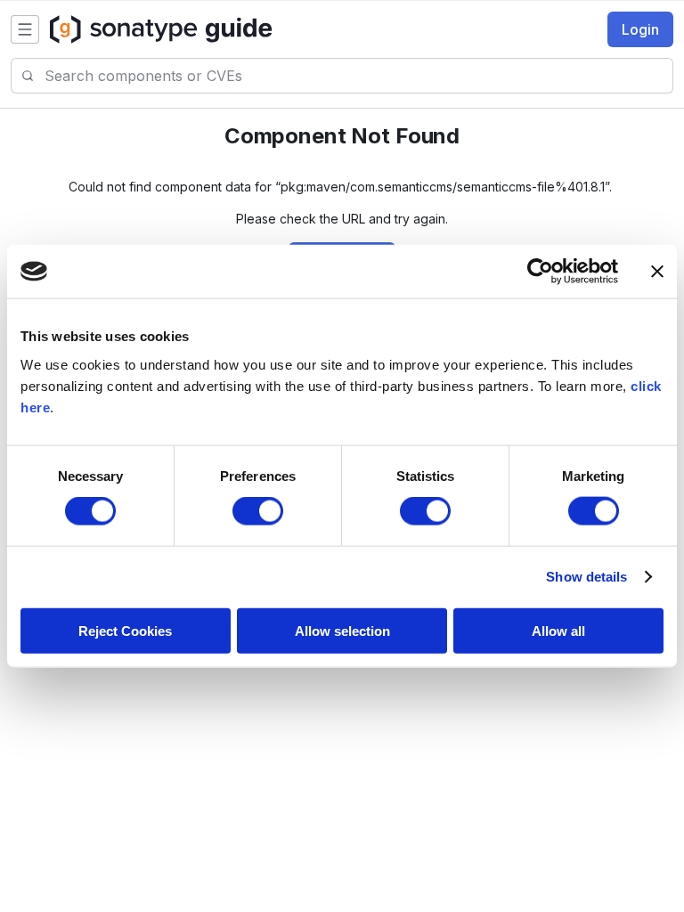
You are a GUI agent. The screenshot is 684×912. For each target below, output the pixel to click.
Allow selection (342, 630)
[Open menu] (25, 29)
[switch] (257, 511)
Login (640, 29)
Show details (586, 576)
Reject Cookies (125, 630)
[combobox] (358, 76)
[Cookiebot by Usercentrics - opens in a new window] (540, 271)
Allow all (558, 630)
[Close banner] (657, 271)
